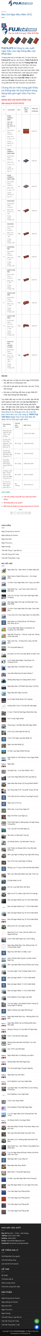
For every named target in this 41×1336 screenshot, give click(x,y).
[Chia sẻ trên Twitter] (18, 513)
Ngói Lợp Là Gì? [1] (14, 803)
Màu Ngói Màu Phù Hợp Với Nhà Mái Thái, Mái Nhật (22, 603)
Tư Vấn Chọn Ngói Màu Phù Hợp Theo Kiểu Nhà (23, 609)
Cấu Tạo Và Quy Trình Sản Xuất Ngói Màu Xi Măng (22, 596)
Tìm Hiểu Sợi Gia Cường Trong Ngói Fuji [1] (22, 796)
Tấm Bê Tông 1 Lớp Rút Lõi (11, 550)
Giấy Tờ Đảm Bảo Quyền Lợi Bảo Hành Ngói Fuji (21, 959)
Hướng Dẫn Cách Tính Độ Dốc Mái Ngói (22, 706)
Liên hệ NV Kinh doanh (10, 1264)
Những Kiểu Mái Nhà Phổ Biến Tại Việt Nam (21, 1043)
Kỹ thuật (4, 1275)
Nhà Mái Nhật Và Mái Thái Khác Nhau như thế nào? (23, 1127)
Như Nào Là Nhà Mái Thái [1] (18, 835)
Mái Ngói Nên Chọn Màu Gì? (17, 1159)
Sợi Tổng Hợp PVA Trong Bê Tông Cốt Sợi (22, 790)
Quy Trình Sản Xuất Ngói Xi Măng (19, 861)
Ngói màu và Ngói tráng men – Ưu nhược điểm (22, 577)
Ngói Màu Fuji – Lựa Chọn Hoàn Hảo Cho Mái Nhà (22, 590)
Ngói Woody (6, 547)
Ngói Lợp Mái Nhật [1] (15, 744)
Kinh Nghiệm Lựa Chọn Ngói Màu (19, 1081)
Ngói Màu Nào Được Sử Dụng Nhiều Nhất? (22, 783)
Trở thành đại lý (7, 1279)
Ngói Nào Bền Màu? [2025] (17, 693)
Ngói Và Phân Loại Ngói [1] (17, 816)
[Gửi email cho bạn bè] (22, 513)
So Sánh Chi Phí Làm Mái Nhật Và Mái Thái (23, 654)
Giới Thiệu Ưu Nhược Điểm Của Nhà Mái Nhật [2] (22, 849)
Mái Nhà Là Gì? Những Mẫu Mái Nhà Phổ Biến (22, 1140)
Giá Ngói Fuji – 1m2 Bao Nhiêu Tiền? (20, 770)
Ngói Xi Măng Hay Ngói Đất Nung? (20, 1010)
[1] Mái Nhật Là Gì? (14, 880)
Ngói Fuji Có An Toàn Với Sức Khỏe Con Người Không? (21, 933)
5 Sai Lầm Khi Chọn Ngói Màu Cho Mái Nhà (23, 615)
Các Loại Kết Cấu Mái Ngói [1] (18, 829)
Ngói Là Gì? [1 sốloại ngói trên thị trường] (22, 893)
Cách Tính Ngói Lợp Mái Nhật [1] (19, 738)
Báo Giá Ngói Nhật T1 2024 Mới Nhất (21, 991)
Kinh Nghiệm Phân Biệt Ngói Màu (19, 1107)
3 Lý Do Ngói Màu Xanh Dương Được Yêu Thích (22, 1114)
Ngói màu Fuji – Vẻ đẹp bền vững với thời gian (22, 642)
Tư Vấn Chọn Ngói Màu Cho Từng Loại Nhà (23, 582)
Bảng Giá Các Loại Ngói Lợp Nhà (19, 926)
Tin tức (3, 11)
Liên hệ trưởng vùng (8, 1260)
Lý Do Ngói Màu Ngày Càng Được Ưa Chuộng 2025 (20, 661)
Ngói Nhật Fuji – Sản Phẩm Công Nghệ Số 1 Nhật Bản (23, 1147)
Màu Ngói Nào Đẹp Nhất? (16, 1165)
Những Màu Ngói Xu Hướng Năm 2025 (21, 680)
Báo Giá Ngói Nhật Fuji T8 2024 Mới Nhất (22, 913)
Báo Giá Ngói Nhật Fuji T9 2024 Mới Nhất (22, 919)
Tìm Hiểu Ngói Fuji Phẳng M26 (18, 1191)
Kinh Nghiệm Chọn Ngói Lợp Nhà (19, 997)
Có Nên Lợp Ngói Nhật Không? (18, 751)
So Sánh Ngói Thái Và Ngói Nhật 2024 (21, 971)
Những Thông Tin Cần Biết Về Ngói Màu (22, 1029)
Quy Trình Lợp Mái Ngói (16, 1049)
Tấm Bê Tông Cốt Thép (10, 554)
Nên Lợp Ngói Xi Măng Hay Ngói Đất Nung (23, 854)
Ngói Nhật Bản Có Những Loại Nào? (20, 1055)
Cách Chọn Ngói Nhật (15, 1101)
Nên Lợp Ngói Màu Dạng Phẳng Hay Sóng (22, 965)
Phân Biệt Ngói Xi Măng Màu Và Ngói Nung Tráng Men (23, 823)
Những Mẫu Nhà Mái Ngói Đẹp (18, 1062)
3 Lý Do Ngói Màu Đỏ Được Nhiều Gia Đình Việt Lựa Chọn (22, 1153)
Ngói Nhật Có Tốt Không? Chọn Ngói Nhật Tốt (23, 758)
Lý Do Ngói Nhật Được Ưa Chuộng (19, 699)
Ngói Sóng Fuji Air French (10, 531)
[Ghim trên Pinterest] (26, 513)
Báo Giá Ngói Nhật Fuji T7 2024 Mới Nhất (22, 906)
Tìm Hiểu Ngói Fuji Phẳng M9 (18, 1204)
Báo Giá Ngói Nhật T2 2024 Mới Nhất (21, 984)
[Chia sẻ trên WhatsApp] (11, 513)
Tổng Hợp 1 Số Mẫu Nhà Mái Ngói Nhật (22, 725)
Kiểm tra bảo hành (8, 1283)
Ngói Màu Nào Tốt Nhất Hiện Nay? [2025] (22, 686)
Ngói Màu (10, 764)
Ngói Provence (6, 543)
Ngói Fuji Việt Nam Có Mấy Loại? (19, 952)
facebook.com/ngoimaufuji (18, 1243)
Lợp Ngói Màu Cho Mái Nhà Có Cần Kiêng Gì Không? (22, 1089)
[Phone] (37, 1321)
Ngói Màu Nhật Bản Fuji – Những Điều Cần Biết (23, 1017)
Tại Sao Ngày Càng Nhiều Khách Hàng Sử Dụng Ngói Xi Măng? (22, 1004)
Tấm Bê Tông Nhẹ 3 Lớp (10, 558)
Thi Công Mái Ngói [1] (15, 647)
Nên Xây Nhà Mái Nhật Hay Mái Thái (21, 1133)
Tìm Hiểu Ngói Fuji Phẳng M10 (18, 1198)
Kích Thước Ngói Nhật (15, 718)
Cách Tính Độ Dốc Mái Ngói (17, 1036)
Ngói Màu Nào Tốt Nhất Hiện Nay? (20, 667)
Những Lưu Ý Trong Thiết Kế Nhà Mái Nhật (23, 867)
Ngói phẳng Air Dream (9, 535)
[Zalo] (37, 1327)
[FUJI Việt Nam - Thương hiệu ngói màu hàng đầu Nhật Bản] (20, 3)
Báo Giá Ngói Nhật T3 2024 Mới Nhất (21, 978)
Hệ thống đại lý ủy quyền (10, 1256)
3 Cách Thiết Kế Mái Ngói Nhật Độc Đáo (22, 712)
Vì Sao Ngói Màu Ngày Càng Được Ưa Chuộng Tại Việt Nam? (21, 629)
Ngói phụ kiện (6, 539)
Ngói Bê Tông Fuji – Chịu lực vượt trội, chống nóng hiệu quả (23, 635)
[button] (2, 3)
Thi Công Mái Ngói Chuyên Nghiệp (20, 1068)
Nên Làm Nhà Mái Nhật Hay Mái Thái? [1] (22, 874)
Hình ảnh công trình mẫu (10, 1287)
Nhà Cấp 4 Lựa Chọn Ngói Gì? (18, 809)
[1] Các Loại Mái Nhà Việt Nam (18, 887)
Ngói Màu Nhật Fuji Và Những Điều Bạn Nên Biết (21, 1024)
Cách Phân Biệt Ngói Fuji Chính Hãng (21, 939)
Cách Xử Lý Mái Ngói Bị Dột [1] (18, 731)
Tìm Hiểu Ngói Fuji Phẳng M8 (18, 1211)
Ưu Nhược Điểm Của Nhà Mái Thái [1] (21, 842)
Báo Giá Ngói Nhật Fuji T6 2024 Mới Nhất (22, 900)
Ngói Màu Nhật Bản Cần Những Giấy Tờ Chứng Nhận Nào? (22, 946)
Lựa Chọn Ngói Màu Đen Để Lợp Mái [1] (21, 777)
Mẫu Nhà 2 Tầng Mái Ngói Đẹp (18, 1172)
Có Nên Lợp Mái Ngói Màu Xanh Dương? (22, 1178)
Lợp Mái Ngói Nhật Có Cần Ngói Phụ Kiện (22, 1185)
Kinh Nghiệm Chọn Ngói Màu (18, 1094)
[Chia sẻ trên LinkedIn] (29, 513)
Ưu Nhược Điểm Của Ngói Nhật (18, 1120)
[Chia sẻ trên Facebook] (15, 513)
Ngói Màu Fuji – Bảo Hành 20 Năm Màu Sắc (23, 570)
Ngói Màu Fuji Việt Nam (15, 1075)
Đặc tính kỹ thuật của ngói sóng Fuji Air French (21, 506)
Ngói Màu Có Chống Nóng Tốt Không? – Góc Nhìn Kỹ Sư (21, 622)
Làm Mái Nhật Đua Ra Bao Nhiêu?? (20, 673)
